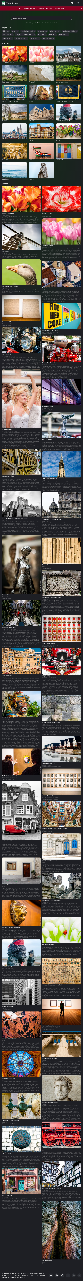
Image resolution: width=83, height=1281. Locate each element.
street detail (7, 38)
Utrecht (44, 946)
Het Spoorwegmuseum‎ (8, 356)
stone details (8, 35)
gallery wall (54, 31)
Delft (43, 289)
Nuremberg (45, 408)
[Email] (51, 1275)
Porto (3, 1155)
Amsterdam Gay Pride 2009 (9, 431)
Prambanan (45, 521)
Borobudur (45, 724)
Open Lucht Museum (8, 253)
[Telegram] (57, 1275)
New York (4, 520)
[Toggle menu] (78, 3)
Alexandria (5, 1197)
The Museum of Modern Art (9, 324)
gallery (15, 31)
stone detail (63, 35)
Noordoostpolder (6, 215)
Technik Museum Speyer (49, 364)
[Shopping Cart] (72, 3)
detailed (52, 35)
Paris (3, 1080)
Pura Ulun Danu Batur (8, 719)
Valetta (4, 677)
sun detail (42, 35)
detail (6, 31)
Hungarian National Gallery (25, 35)
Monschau (45, 1190)
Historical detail (48, 38)
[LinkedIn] (79, 1275)
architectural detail (28, 31)
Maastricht (5, 597)
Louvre (44, 987)
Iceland (44, 1262)
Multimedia (34, 38)
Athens (44, 566)
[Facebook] (62, 1275)
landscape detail (21, 38)
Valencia (4, 929)
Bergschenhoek (46, 765)
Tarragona (4, 1122)
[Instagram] (74, 1275)
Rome (43, 830)
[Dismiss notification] (81, 8)
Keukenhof (45, 215)
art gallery (42, 31)
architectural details (70, 31)
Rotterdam (4, 288)
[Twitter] (68, 1275)
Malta (43, 862)
